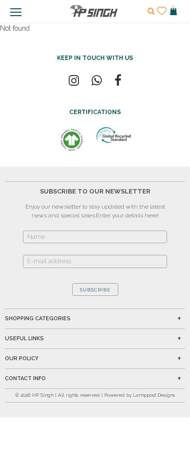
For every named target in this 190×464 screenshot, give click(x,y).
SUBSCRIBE (95, 289)
